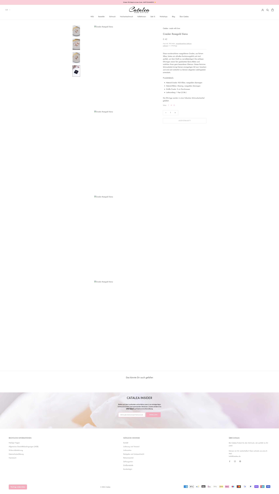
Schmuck (112, 16)
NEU (92, 16)
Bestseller (101, 16)
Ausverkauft (185, 120)
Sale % (153, 16)
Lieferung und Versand (131, 446)
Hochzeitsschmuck (126, 16)
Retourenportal (128, 458)
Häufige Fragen (14, 443)
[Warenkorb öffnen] (272, 10)
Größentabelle (128, 465)
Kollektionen (142, 16)
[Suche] (267, 10)
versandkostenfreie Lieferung (183, 43)
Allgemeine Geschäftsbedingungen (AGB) (23, 446)
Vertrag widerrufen (17, 487)
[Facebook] (168, 105)
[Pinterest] (174, 105)
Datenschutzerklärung (16, 454)
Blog (173, 16)
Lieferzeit (165, 46)
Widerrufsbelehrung (16, 450)
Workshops (163, 16)
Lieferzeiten (127, 450)
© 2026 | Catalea (105, 487)
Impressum (12, 458)
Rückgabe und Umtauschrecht (133, 454)
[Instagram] (235, 461)
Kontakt (125, 443)
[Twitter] (171, 105)
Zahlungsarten (128, 461)
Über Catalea (184, 16)
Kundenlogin (127, 469)
